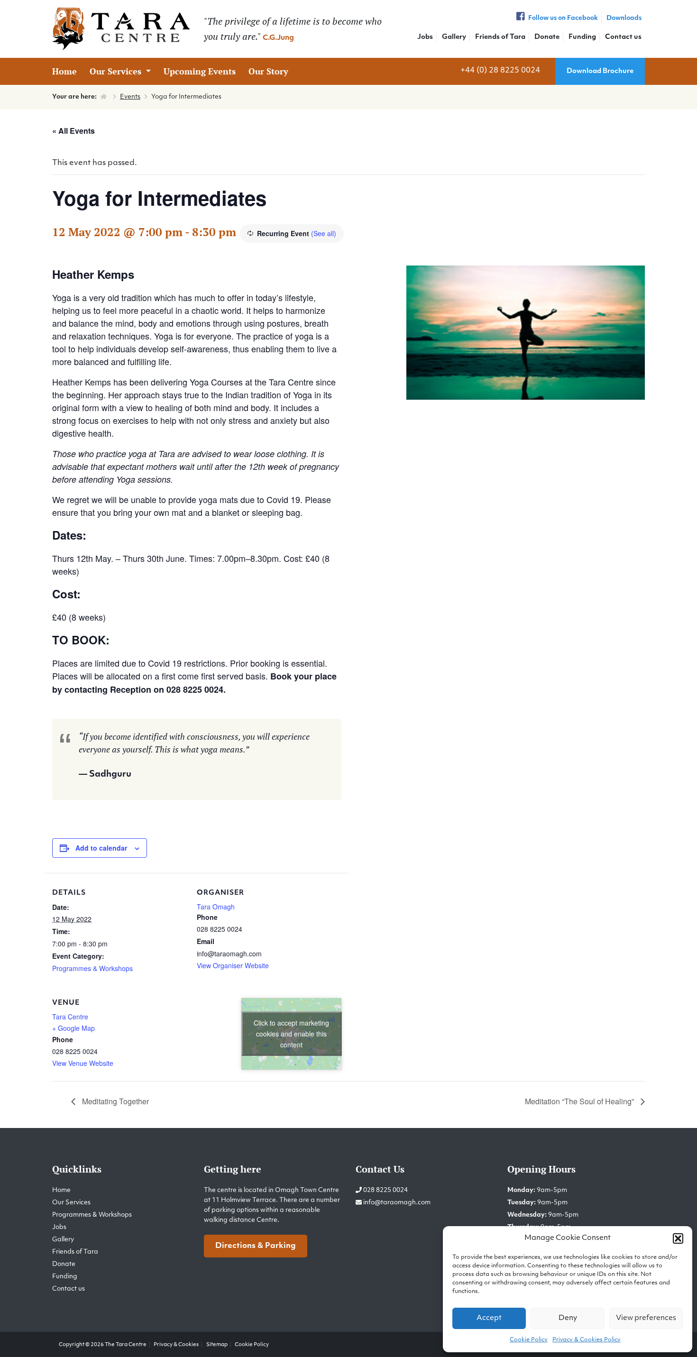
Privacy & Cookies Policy (586, 1340)
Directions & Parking (255, 1246)
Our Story (268, 71)
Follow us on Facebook (562, 18)
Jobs (425, 37)
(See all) (323, 233)
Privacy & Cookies (176, 1345)
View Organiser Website (233, 965)
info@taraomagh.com (397, 1203)
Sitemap (217, 1345)
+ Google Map (73, 1028)
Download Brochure (600, 71)
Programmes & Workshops (92, 968)
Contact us (623, 37)
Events (130, 97)
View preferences (646, 1318)
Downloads (624, 18)
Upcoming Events (200, 71)
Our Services (117, 71)
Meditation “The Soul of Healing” (580, 1101)
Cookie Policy (529, 1340)
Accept (489, 1318)
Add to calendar (101, 848)
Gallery (454, 37)
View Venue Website (82, 1063)
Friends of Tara (500, 37)
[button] (678, 1238)
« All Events (73, 130)
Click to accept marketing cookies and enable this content (291, 1033)
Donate (546, 37)
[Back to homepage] (121, 29)
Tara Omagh (216, 906)
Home (64, 71)
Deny (568, 1318)
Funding (582, 37)
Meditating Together (114, 1101)
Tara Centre (70, 1016)
